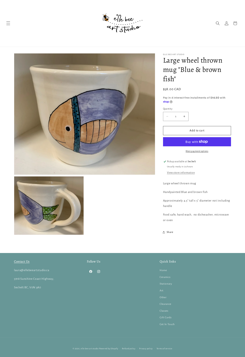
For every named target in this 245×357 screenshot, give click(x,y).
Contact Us (22, 261)
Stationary (166, 283)
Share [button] (170, 232)
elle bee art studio (90, 348)
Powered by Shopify (108, 348)
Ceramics (165, 277)
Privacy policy (146, 348)
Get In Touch (167, 324)
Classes (164, 310)
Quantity (168, 108)
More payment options (197, 151)
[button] (8, 23)
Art (161, 290)
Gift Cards (166, 317)
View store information (181, 172)
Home (163, 270)
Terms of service (164, 348)
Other (163, 297)
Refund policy (128, 348)
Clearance (165, 304)
